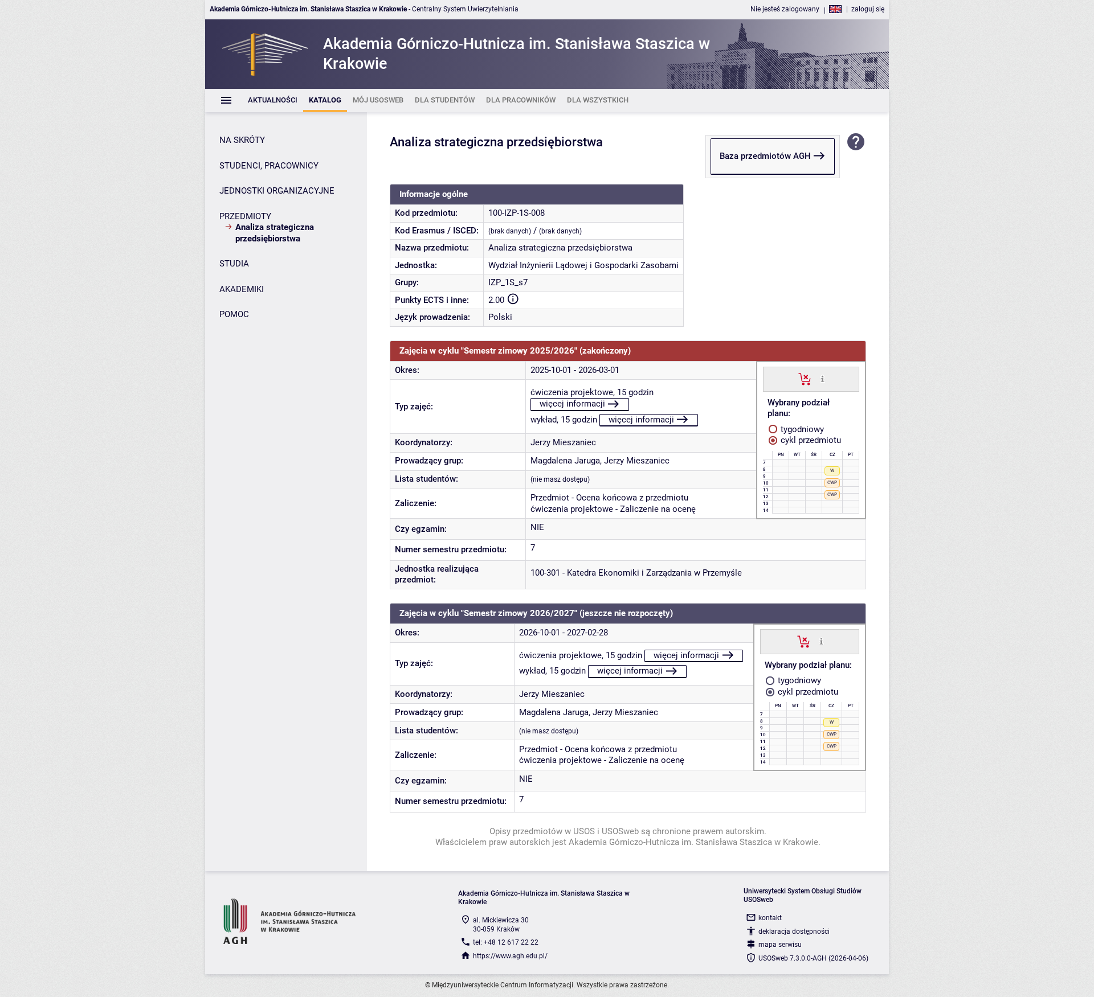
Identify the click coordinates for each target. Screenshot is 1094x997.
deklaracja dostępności (794, 932)
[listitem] (272, 100)
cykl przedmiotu (809, 440)
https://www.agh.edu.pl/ (510, 956)
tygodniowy (801, 429)
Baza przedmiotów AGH (765, 156)
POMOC (234, 314)
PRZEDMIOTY (245, 216)
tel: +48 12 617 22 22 (505, 942)
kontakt (770, 918)
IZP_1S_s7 (508, 282)
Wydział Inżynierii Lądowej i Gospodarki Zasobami (583, 265)
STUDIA (234, 264)
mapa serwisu (780, 945)
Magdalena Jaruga (565, 461)
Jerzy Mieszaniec (563, 442)
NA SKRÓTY (242, 140)
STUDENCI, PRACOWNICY (269, 166)
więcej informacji (572, 404)
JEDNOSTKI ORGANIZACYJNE (276, 191)
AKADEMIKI (241, 289)
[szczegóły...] (822, 379)
